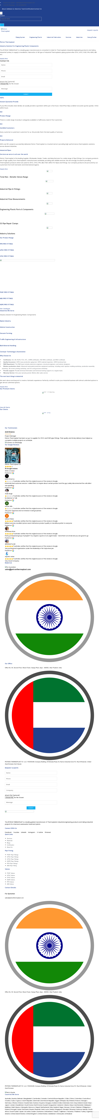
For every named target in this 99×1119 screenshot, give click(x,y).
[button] (4, 399)
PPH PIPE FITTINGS (6, 244)
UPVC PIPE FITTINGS (7, 250)
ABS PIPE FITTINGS (6, 298)
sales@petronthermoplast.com (18, 569)
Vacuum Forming (6, 333)
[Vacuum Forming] (0, 331)
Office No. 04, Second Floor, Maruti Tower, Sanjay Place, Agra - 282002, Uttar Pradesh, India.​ (33, 667)
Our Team (21, 9)
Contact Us (38, 9)
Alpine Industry (5, 321)
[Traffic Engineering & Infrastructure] (0, 337)
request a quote (92, 30)
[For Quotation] (5, 892)
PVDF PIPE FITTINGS (7, 292)
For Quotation (10, 894)
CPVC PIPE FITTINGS (7, 256)
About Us (5, 9)
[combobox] (21, 19)
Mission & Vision (13, 9)
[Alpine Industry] (0, 319)
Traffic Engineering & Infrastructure (13, 339)
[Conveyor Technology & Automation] (0, 350)
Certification (29, 9)
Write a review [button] (10, 471)
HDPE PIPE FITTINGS (7, 305)
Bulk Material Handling (8, 346)
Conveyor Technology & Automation (12, 352)
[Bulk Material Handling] (0, 343)
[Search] (2, 24)
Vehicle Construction (7, 327)
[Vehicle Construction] (0, 325)
